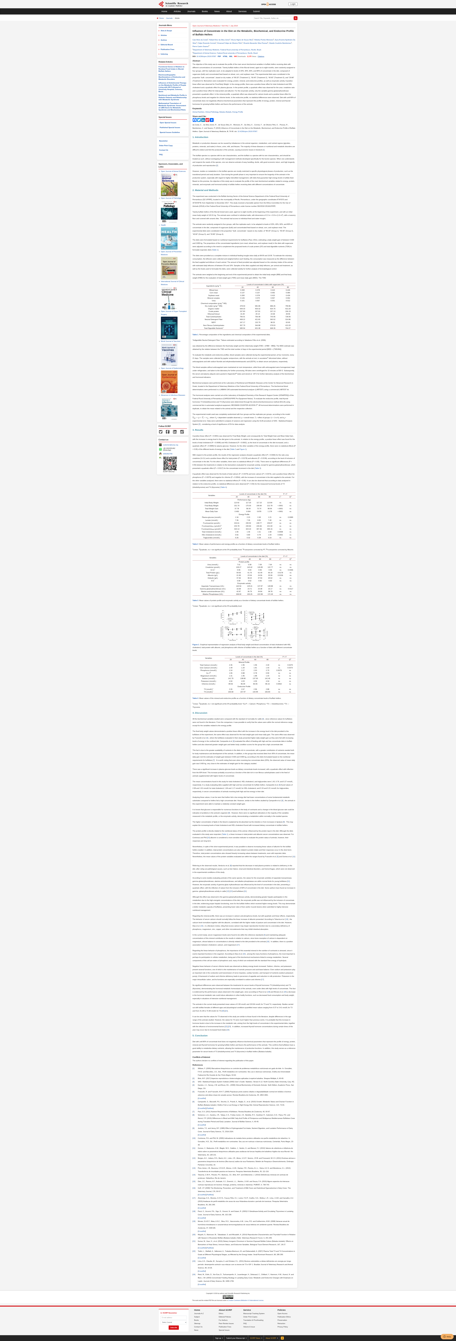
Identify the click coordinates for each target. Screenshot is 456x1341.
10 (208, 837)
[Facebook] (167, 431)
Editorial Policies (225, 1317)
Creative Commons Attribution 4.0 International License (246, 1300)
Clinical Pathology (211, 112)
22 (226, 1026)
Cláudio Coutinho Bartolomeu (280, 43)
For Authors (223, 1320)
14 (287, 919)
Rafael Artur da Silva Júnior (219, 40)
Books (205, 11)
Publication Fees (167, 49)
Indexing (164, 54)
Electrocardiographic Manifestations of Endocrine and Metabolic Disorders (172, 77)
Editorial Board (167, 45)
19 (285, 992)
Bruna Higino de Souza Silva (242, 40)
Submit (256, 11)
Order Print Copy (166, 145)
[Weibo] (182, 431)
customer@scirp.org (170, 445)
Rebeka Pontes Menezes (263, 40)
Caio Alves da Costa (200, 40)
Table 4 (223, 487)
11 (294, 856)
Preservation (282, 1320)
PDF (219, 56)
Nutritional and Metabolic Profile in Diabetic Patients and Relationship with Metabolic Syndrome (173, 97)
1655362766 (167, 454)
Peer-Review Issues (226, 1323)
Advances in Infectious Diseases (173, 395)
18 (269, 992)
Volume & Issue (249, 1327)
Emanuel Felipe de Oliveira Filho (229, 43)
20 (223, 1011)
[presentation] (200, 417)
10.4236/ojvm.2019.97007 (206, 56)
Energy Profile (237, 112)
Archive (164, 40)
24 (228, 1030)
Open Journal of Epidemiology (172, 368)
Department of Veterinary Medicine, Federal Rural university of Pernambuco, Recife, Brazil (227, 50)
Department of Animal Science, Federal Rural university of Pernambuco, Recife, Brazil (225, 53)
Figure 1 (243, 449)
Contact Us (163, 150)
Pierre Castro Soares (200, 46)
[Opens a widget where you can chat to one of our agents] (447, 1337)
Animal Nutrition (198, 112)
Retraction (281, 1323)
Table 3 (257, 468)
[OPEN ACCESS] (268, 4)
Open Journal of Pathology (171, 198)
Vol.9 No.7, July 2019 (230, 26)
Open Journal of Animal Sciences (173, 171)
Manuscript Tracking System (254, 1313)
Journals (191, 11)
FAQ (161, 154)
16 (268, 941)
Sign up (218, 1338)
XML (231, 56)
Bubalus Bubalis (225, 112)
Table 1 (215, 250)
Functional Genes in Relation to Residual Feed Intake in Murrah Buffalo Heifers (171, 69)
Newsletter (163, 141)
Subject (197, 1317)
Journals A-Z (199, 1313)
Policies (282, 1310)
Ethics (221, 1313)
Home (164, 11)
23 (229, 1026)
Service (247, 1310)
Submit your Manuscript (235, 1338)
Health (163, 225)
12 (228, 891)
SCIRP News (255, 1338)
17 (238, 945)
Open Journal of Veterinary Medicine (206, 26)
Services (242, 11)
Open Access (282, 1313)
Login (293, 4)
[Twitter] (160, 431)
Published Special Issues (170, 127)
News (217, 11)
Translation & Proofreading (253, 1320)
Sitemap (197, 1323)
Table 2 (233, 449)
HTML (225, 56)
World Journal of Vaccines (170, 341)
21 (226, 1011)
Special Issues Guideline (170, 132)
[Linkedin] (175, 431)
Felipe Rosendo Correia (207, 43)
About (229, 11)
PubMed (210, 1108)
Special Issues (224, 1330)
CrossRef (201, 1098)
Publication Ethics (284, 1317)
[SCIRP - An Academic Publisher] (173, 4)
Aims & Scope (166, 31)
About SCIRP (225, 1310)
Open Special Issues (168, 123)
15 (202, 926)
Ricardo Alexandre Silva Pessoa (255, 43)
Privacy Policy (283, 1327)
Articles (177, 11)
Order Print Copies (250, 1317)
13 (231, 891)
